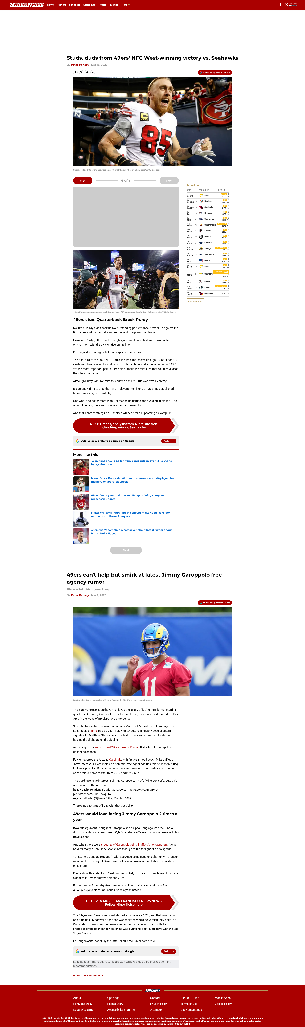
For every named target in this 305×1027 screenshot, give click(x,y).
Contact (155, 998)
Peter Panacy (80, 64)
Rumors (61, 4)
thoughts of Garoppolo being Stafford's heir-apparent (134, 844)
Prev (83, 180)
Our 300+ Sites (189, 998)
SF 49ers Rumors (93, 975)
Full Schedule (195, 301)
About (77, 998)
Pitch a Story (115, 1003)
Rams (93, 730)
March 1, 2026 (122, 798)
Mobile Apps (223, 998)
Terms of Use (188, 1003)
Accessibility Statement (122, 1009)
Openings (113, 998)
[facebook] (280, 4)
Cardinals (115, 759)
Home (76, 975)
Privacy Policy (159, 1003)
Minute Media (56, 1018)
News (50, 4)
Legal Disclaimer (83, 1009)
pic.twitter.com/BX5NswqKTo (92, 794)
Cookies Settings (191, 1009)
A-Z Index (156, 1009)
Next (169, 180)
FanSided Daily (82, 1003)
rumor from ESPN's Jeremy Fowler (117, 747)
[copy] (92, 72)
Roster (102, 4)
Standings (89, 4)
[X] (286, 4)
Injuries (113, 4)
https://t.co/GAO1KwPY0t (142, 789)
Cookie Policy (223, 1003)
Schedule (74, 4)
